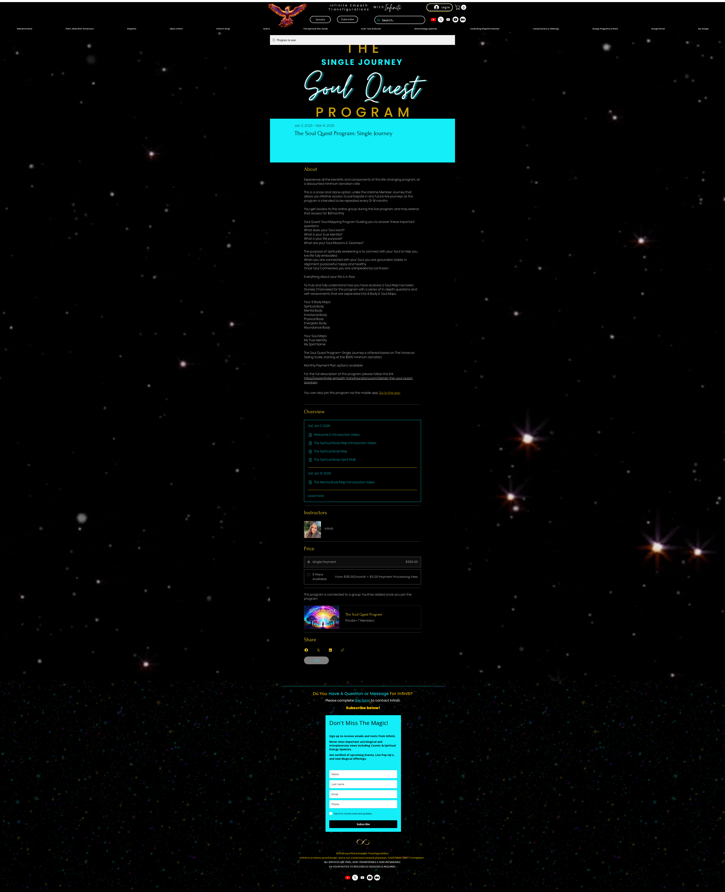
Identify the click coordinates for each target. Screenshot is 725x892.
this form (362, 700)
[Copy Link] (342, 650)
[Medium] (463, 19)
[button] (461, 7)
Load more (316, 496)
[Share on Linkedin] (330, 650)
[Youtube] (433, 19)
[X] (441, 19)
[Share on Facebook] (306, 650)
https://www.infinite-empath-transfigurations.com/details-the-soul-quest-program (358, 380)
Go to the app (389, 393)
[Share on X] (318, 650)
